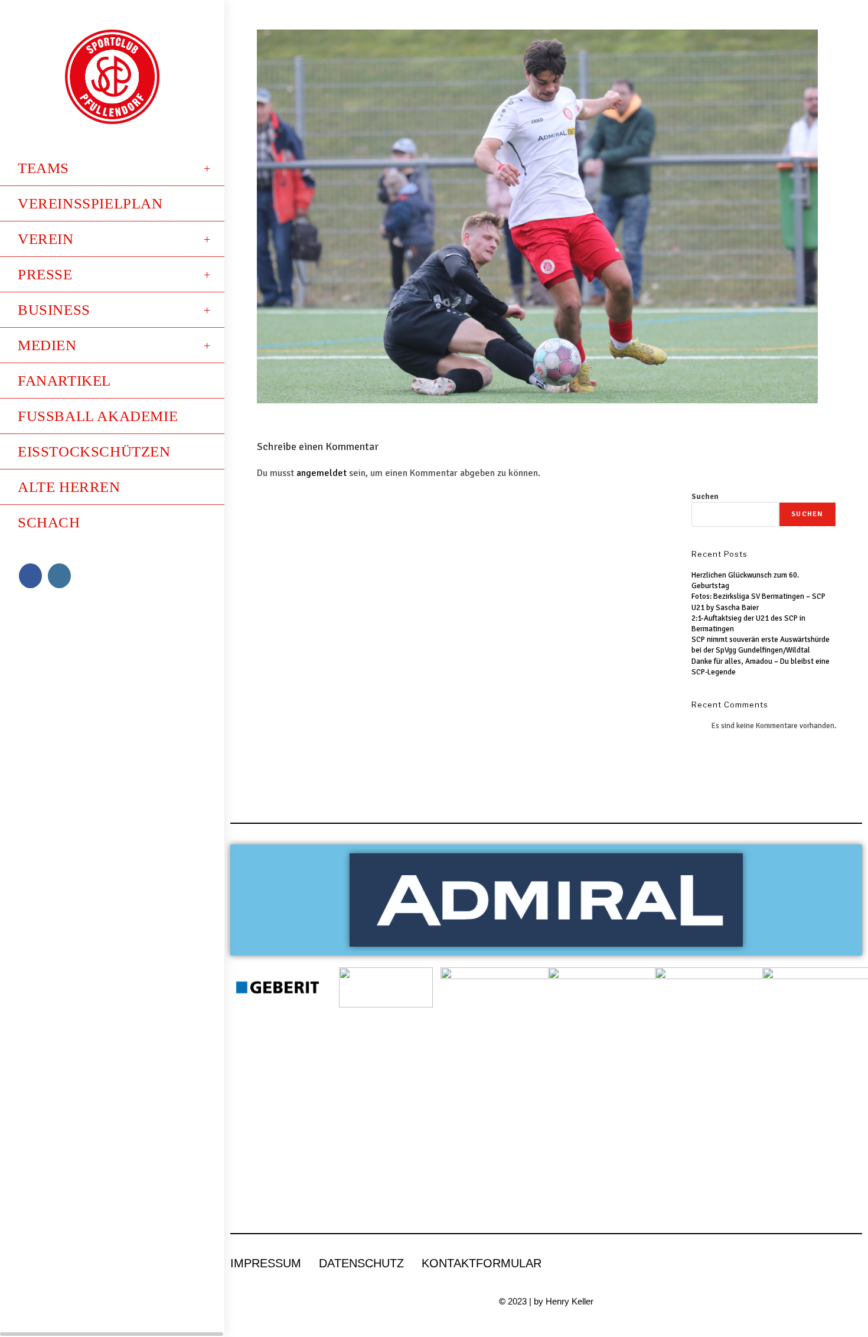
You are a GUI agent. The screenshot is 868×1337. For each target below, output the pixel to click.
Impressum (265, 1263)
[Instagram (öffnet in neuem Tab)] (59, 575)
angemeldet (321, 473)
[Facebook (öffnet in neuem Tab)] (30, 575)
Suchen (705, 496)
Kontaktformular (481, 1263)
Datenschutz (361, 1263)
